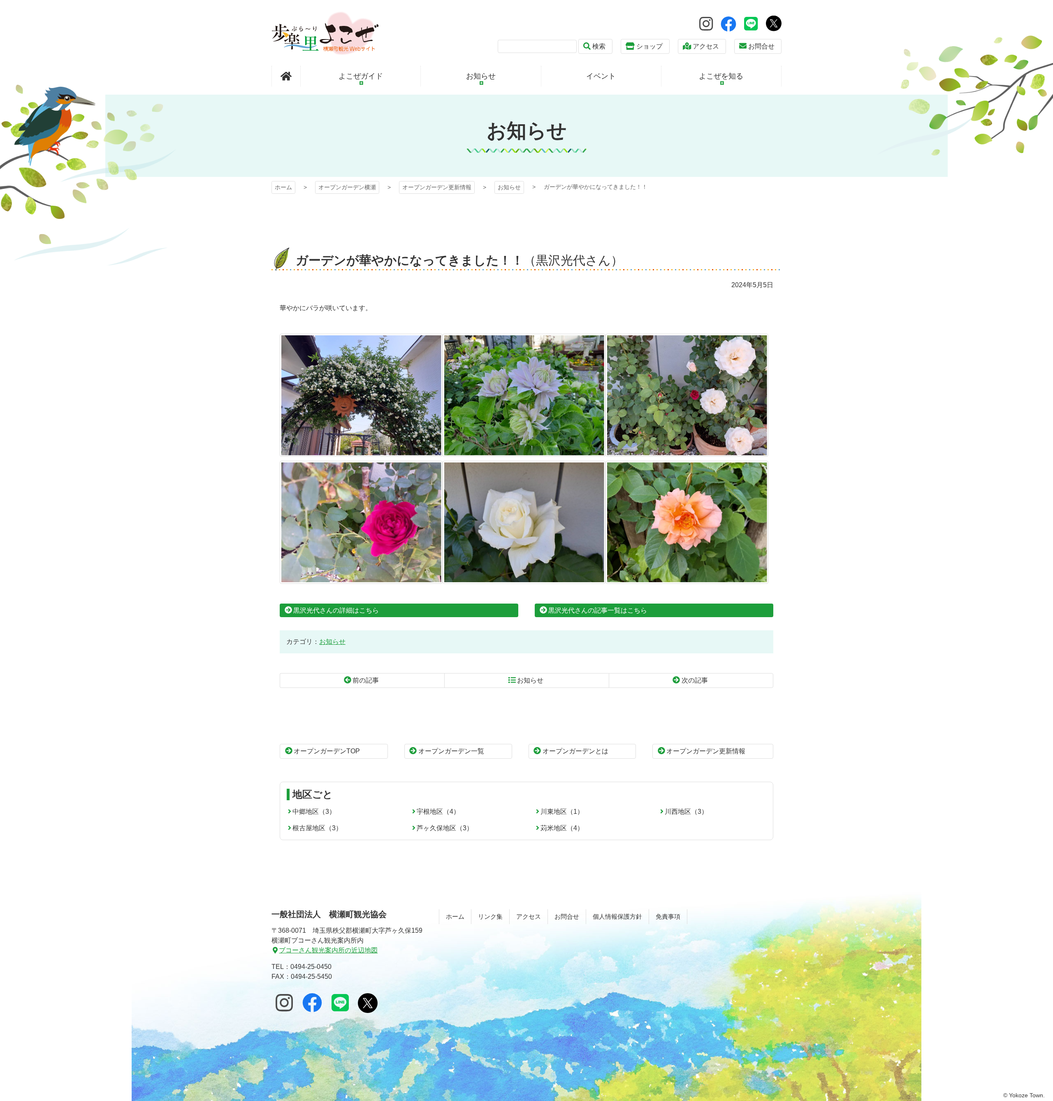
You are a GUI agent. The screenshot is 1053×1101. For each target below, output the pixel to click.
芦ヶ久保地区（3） (445, 828)
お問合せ (761, 46)
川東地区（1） (562, 811)
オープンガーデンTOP (327, 751)
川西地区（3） (686, 811)
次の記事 (695, 680)
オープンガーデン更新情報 (436, 187)
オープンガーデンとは (575, 751)
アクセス (706, 46)
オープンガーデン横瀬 (325, 33)
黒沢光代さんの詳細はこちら (336, 610)
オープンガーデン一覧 (451, 751)
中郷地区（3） (314, 811)
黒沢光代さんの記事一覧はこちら (597, 610)
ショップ (649, 46)
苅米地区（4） (562, 828)
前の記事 (366, 680)
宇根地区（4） (438, 811)
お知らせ (509, 187)
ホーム (283, 187)
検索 (598, 46)
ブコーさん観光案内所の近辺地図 (328, 950)
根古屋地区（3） (317, 828)
